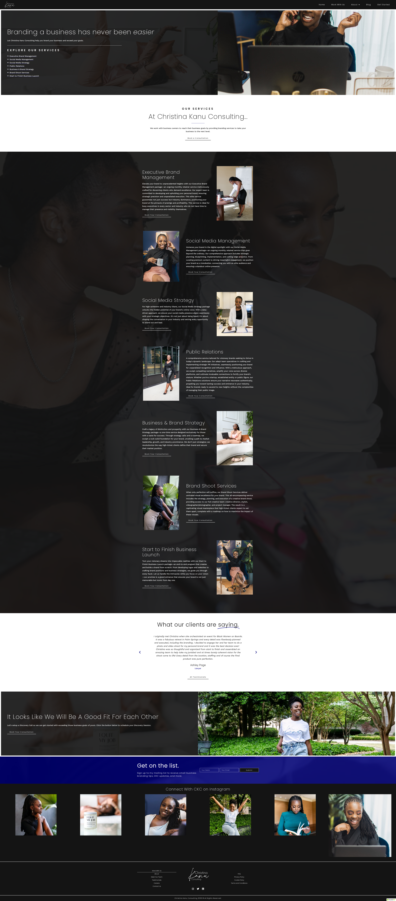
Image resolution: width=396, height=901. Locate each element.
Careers (157, 883)
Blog (368, 4)
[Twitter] (198, 889)
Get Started (383, 4)
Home (322, 4)
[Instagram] (193, 889)
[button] (139, 652)
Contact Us (157, 886)
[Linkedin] (203, 889)
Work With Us (338, 4)
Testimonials (156, 880)
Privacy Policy (239, 877)
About (354, 4)
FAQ (239, 874)
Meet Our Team (156, 877)
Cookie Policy (239, 880)
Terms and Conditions (239, 883)
